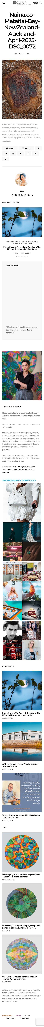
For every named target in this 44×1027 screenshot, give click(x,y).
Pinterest (14, 469)
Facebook (31, 466)
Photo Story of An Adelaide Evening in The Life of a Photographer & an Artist (21, 248)
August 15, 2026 (7, 820)
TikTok (28, 469)
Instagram (22, 466)
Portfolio (7, 1015)
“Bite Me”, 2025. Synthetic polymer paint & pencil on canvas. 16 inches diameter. (21, 927)
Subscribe (10, 1018)
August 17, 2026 (7, 769)
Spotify (21, 469)
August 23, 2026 (25, 253)
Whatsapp (24, 1018)
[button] (16, 257)
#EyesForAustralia (13, 241)
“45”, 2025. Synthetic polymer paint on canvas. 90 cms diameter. (19, 978)
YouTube (6, 469)
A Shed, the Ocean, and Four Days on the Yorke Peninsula (20, 765)
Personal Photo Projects (22, 243)
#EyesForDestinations (29, 241)
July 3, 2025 (6, 931)
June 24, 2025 (6, 982)
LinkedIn (5, 472)
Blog (27, 1015)
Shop (18, 1015)
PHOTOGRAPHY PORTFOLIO (19, 480)
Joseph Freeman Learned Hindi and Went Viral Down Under (21, 816)
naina (27, 53)
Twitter (14, 466)
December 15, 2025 (8, 880)
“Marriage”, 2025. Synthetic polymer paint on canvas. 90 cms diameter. (21, 876)
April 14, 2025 (19, 53)
